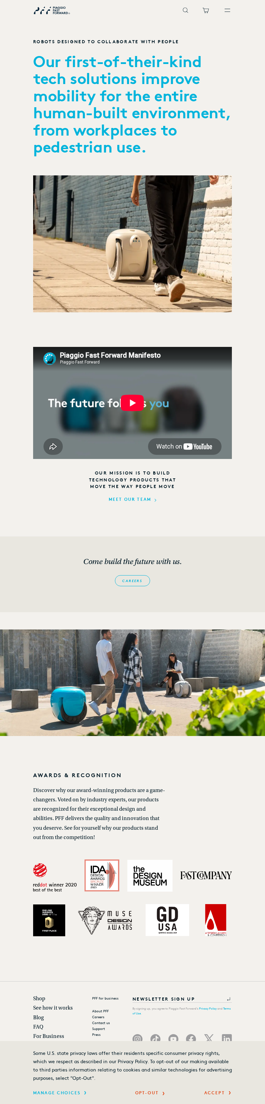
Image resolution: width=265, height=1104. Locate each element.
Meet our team (130, 499)
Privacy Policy (208, 1008)
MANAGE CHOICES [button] (56, 1092)
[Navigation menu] (228, 10)
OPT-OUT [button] (147, 1092)
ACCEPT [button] (214, 1092)
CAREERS (132, 580)
